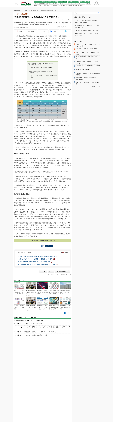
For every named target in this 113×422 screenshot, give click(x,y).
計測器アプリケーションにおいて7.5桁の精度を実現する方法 (31, 335)
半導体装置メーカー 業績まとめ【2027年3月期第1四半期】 (31, 323)
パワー (51, 271)
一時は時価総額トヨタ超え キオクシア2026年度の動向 (30, 320)
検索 (98, 13)
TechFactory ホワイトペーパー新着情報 (25, 317)
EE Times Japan (17, 10)
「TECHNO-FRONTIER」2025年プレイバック (86, 30)
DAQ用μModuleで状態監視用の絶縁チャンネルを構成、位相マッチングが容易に (36, 332)
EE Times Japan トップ (63, 271)
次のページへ (49, 246)
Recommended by (60, 312)
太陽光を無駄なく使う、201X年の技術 (41, 67)
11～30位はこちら (96, 86)
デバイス (43, 271)
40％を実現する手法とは (43, 240)
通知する (33, 31)
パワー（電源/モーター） (26, 10)
